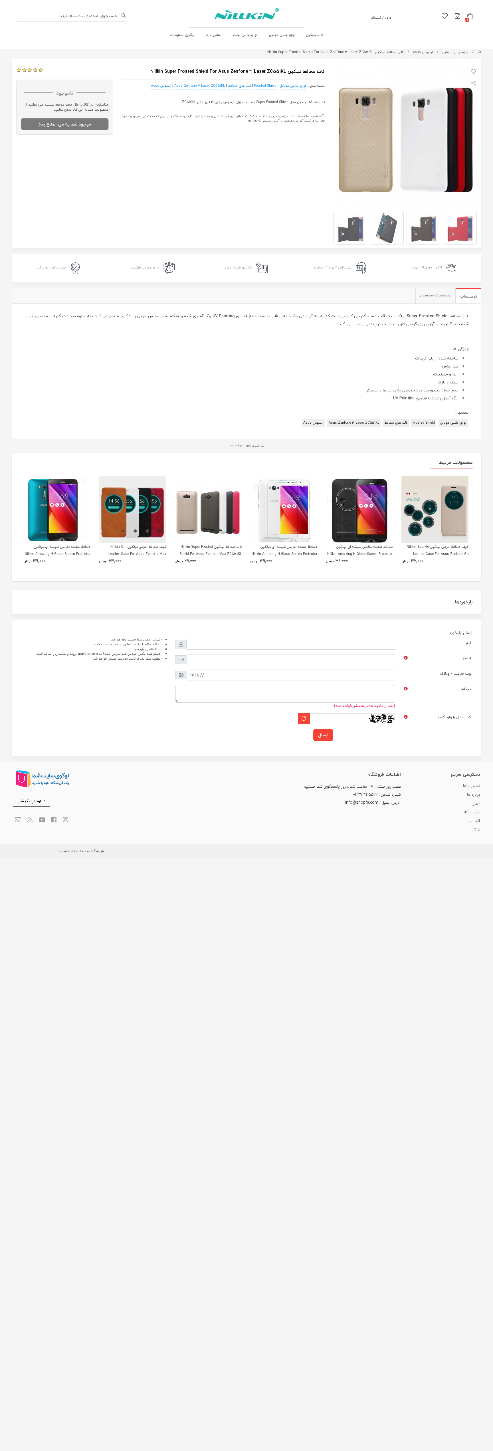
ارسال (323, 735)
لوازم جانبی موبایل (282, 35)
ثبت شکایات (469, 812)
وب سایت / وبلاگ (455, 673)
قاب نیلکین (314, 35)
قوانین (474, 820)
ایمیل (466, 658)
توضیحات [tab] (468, 296)
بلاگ (476, 829)
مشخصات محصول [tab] (435, 295)
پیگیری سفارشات (182, 35)
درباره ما (473, 794)
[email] (18, 820)
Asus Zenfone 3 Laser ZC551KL (199, 86)
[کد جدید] (304, 718)
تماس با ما (213, 35)
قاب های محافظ (239, 86)
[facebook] (54, 820)
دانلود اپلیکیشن (31, 801)
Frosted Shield (265, 86)
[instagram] (66, 820)
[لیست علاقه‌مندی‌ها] (445, 17)
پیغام (466, 688)
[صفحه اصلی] (479, 52)
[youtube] (42, 820)
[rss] (30, 820)
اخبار (476, 803)
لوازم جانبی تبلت (245, 35)
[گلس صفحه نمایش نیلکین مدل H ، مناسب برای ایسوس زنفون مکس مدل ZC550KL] (283, 509)
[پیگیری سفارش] (457, 17)
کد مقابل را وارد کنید (454, 717)
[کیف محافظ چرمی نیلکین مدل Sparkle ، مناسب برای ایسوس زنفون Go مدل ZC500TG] (434, 509)
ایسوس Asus (423, 52)
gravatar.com (88, 653)
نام (468, 642)
